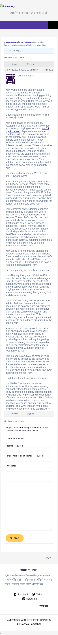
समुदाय (13, 42)
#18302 (48, 69)
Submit (14, 538)
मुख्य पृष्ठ (7, 42)
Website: (11, 465)
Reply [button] (35, 70)
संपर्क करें (44, 606)
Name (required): (15, 446)
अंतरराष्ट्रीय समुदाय (24, 42)
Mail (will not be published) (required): (25, 455)
